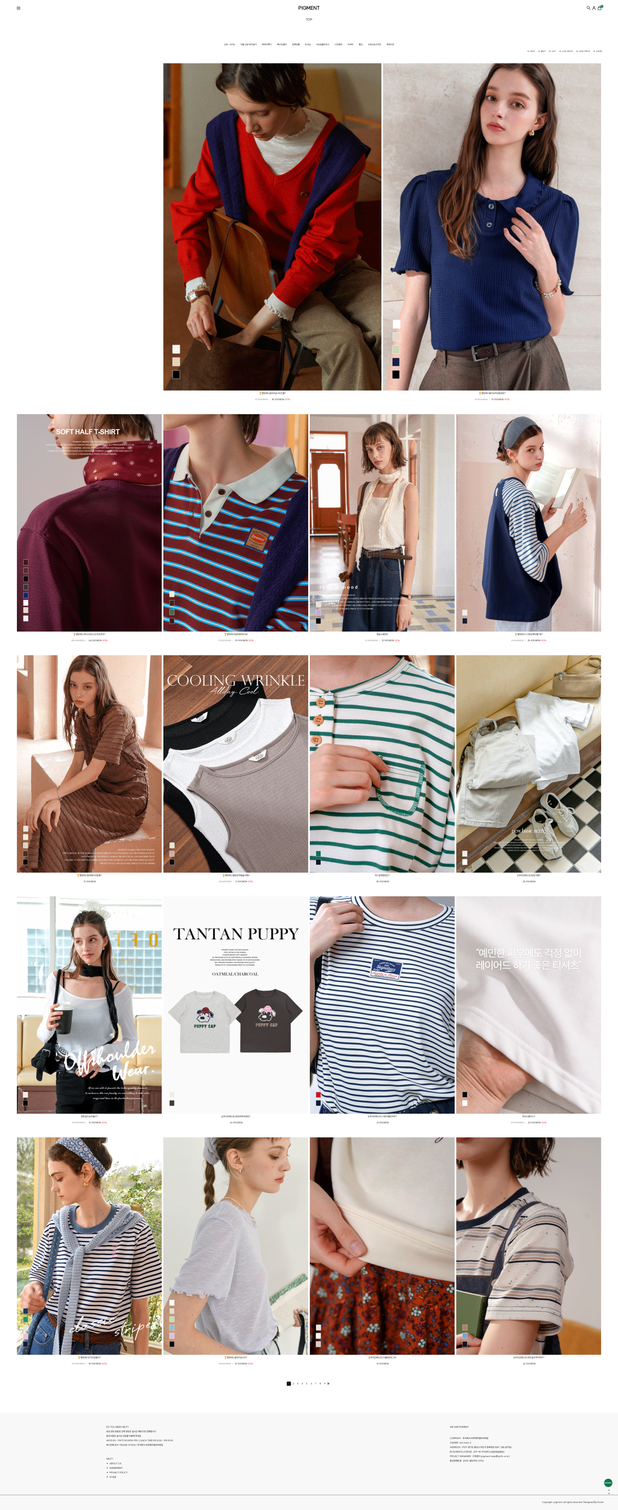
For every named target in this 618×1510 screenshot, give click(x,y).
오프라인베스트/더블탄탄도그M (382, 1357)
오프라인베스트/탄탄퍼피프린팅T (236, 1116)
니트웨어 (338, 44)
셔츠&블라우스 (322, 44)
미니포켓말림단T (382, 875)
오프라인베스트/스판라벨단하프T (382, 1116)
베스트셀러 (282, 44)
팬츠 (361, 44)
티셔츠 (308, 44)
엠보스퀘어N (382, 634)
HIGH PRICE (584, 51)
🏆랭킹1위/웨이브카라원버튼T (492, 393)
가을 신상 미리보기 (248, 44)
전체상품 (296, 44)
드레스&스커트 (374, 44)
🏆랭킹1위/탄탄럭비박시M (236, 634)
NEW (532, 51)
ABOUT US (115, 1463)
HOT (554, 51)
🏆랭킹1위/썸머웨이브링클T (89, 875)
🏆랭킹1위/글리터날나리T (235, 1357)
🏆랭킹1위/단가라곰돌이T (89, 1357)
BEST (543, 51)
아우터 (350, 44)
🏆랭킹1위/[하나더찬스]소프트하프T (89, 634)
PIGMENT (309, 8)
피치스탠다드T (528, 1116)
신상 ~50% (229, 44)
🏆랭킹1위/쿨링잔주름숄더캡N (235, 875)
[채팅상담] (608, 1483)
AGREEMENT (116, 1468)
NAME (599, 51)
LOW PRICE (567, 51)
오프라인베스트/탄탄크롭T (529, 875)
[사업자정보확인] (496, 1451)
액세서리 (390, 44)
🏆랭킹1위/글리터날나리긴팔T (272, 393)
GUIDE (112, 1477)
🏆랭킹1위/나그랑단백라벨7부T (529, 634)
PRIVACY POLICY (118, 1472)
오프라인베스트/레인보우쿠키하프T (528, 1357)
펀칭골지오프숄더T (89, 1116)
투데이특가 (267, 44)
